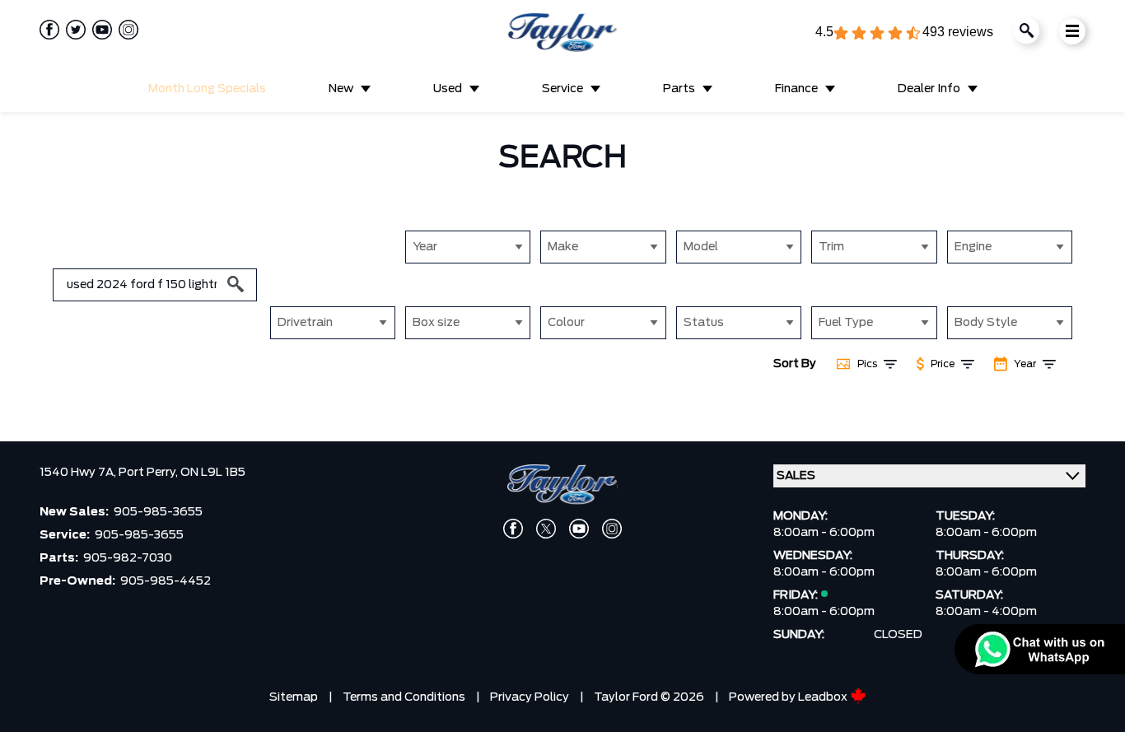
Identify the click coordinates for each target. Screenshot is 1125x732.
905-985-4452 (165, 581)
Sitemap (293, 697)
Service (562, 89)
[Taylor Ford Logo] (562, 33)
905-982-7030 (127, 558)
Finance (796, 89)
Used (447, 89)
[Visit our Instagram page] (125, 30)
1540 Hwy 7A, (79, 472)
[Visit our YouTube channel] (99, 30)
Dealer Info (929, 89)
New (341, 89)
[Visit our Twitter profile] (72, 30)
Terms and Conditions (404, 697)
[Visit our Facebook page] (49, 30)
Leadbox (824, 697)
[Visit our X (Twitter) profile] (546, 529)
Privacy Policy (529, 697)
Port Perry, (149, 472)
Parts (679, 89)
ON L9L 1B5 (212, 472)
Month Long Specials (207, 89)
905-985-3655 (158, 512)
